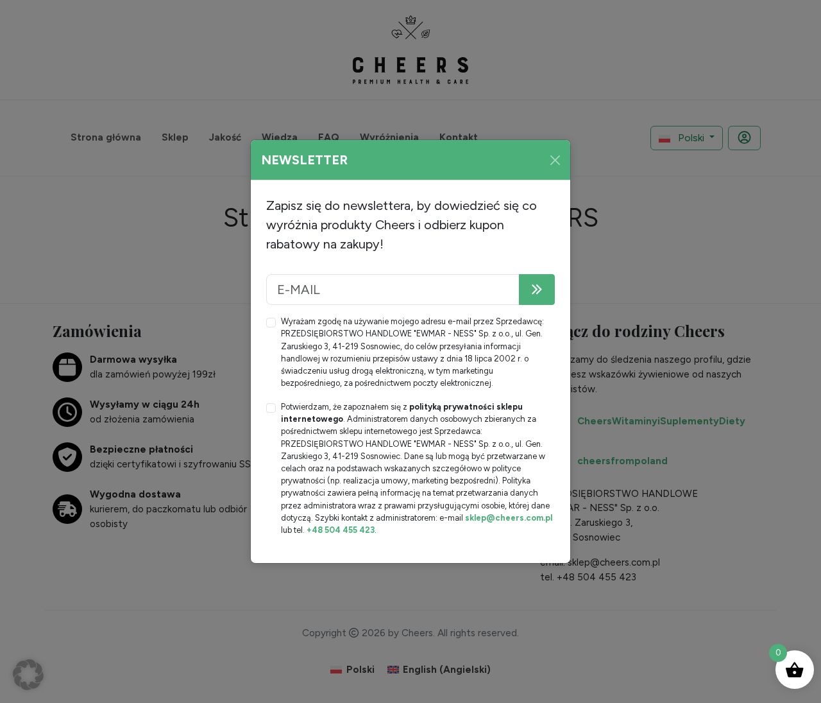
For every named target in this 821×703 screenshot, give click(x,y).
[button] (28, 675)
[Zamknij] (555, 160)
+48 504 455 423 (341, 530)
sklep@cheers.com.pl (508, 518)
